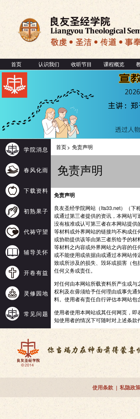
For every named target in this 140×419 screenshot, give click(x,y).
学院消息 (36, 149)
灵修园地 (36, 293)
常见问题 (36, 313)
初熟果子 (36, 211)
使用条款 (102, 387)
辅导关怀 (36, 252)
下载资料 (36, 190)
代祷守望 (36, 231)
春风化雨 (36, 170)
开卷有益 (36, 272)
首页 (16, 64)
